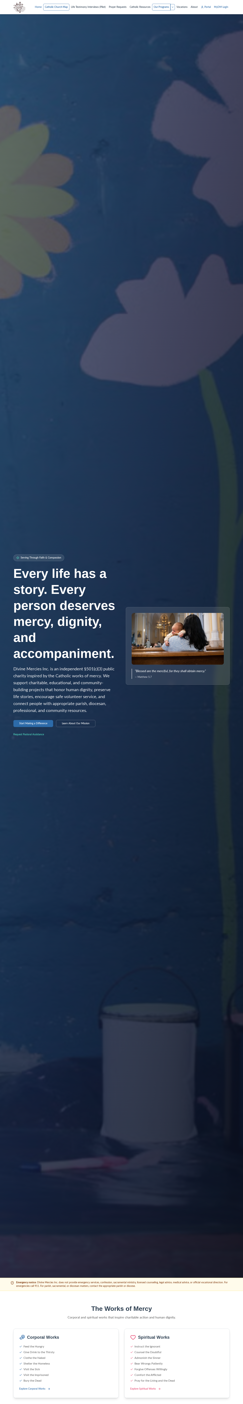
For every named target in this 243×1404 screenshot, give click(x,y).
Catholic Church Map (56, 7)
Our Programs (161, 7)
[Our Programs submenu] (172, 7)
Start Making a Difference (33, 723)
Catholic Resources (140, 7)
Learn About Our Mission (75, 723)
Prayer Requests (117, 7)
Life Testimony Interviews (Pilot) (88, 7)
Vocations (181, 7)
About (194, 7)
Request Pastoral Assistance (28, 734)
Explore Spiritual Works (143, 1389)
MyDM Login (221, 7)
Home (38, 7)
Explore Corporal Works (32, 1389)
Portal (207, 7)
